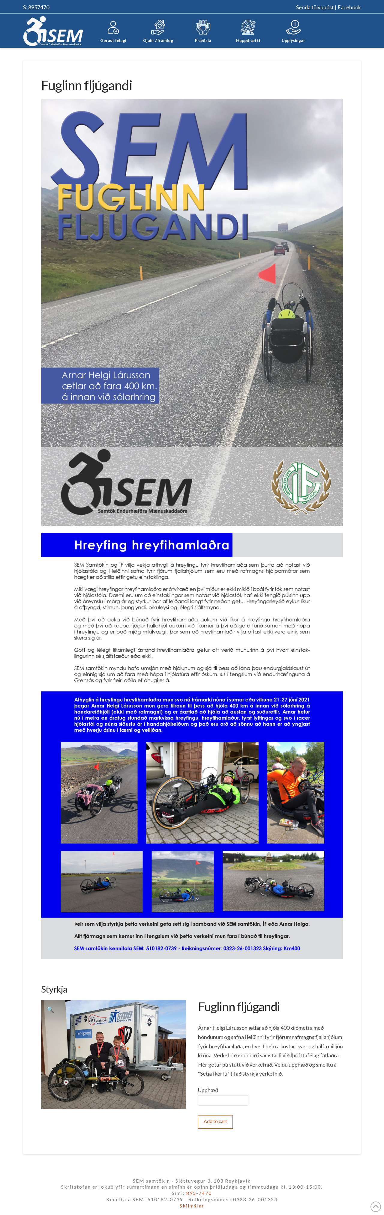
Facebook (349, 7)
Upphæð (208, 1090)
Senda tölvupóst (315, 7)
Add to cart (215, 1121)
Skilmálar (192, 1205)
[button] (50, 1009)
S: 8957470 (36, 7)
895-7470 (199, 1193)
